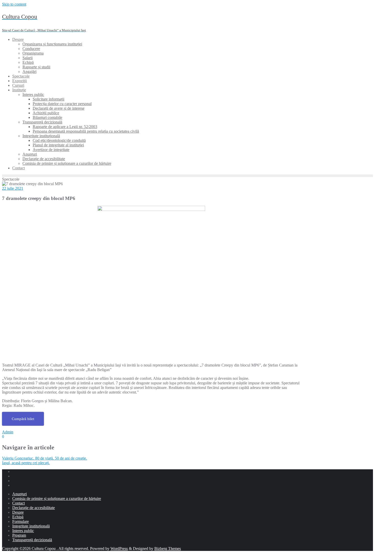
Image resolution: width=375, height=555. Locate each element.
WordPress (119, 548)
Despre (18, 512)
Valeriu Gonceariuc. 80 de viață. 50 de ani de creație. (44, 458)
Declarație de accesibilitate (33, 508)
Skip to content (14, 4)
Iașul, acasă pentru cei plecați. (26, 463)
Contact (18, 503)
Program (19, 535)
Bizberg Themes (167, 548)
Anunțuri (19, 494)
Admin (7, 432)
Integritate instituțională (31, 526)
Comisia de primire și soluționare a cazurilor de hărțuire (56, 498)
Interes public (23, 530)
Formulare (20, 521)
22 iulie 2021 (12, 188)
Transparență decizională (32, 540)
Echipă (17, 517)
